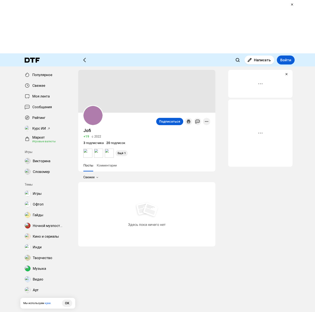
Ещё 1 (122, 153)
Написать (262, 60)
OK (67, 303)
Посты (88, 165)
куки (48, 303)
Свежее (89, 177)
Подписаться (169, 121)
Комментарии (107, 165)
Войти (285, 60)
